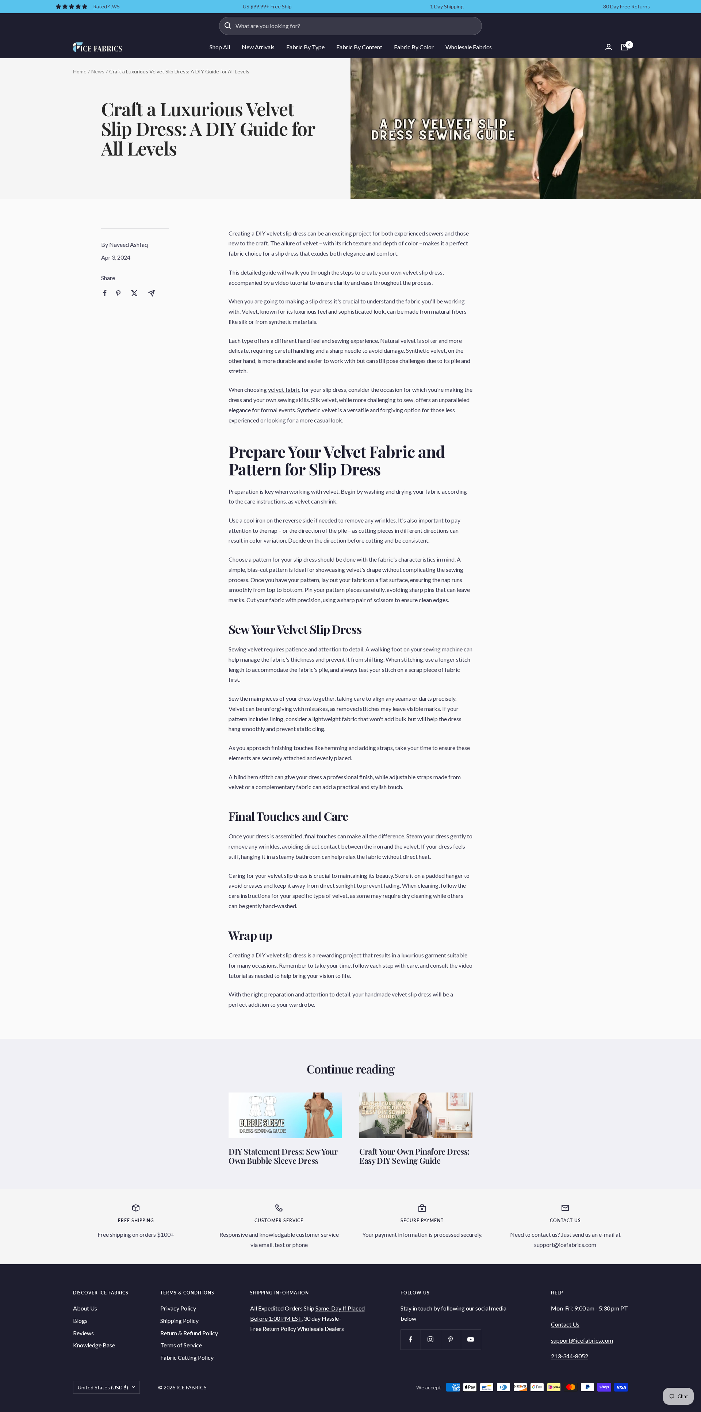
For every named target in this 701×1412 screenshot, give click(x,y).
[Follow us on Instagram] (431, 1339)
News (97, 71)
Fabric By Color (414, 46)
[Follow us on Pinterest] (451, 1339)
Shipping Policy (179, 1320)
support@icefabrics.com (582, 1340)
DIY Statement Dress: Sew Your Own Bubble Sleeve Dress (283, 1156)
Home (80, 71)
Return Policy (280, 1328)
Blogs (80, 1320)
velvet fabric (284, 389)
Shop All (220, 46)
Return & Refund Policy (189, 1332)
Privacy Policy (178, 1308)
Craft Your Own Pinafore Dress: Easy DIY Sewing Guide (414, 1156)
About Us (85, 1308)
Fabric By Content (359, 46)
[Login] (608, 47)
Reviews (83, 1332)
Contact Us (565, 1324)
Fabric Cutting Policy (187, 1357)
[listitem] (105, 293)
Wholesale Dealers (320, 1328)
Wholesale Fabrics (468, 46)
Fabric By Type (305, 46)
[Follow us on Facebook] (411, 1339)
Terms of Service (181, 1345)
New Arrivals (258, 46)
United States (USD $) (103, 1387)
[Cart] (624, 47)
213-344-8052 (569, 1355)
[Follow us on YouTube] (471, 1339)
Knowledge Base (94, 1345)
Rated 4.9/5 (106, 6)
